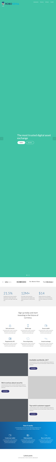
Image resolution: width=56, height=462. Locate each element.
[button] (3, 282)
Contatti (52, 2)
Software (47, 2)
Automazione (36, 2)
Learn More (33, 368)
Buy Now (30, 142)
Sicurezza (42, 2)
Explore (21, 142)
